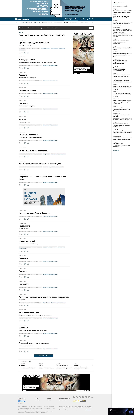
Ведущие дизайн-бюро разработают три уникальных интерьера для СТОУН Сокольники (82, 368)
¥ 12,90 (30, 22)
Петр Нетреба (47, 154)
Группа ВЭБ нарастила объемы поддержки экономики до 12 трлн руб (46, 367)
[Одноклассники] (83, 397)
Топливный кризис (84, 22)
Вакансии (49, 398)
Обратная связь (63, 397)
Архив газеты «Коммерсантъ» (50, 65)
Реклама (49, 397)
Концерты (46, 167)
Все (30, 361)
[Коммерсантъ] (22, 19)
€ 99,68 (26, 22)
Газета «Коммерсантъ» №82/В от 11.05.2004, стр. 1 (30, 48)
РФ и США (66, 22)
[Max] (89, 397)
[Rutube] (86, 397)
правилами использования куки (49, 28)
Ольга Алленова (55, 48)
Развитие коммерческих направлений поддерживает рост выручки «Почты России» (64, 368)
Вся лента (116, 150)
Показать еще (43, 355)
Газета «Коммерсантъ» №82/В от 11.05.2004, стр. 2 (31, 80)
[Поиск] (90, 19)
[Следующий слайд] (92, 365)
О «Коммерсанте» (39, 397)
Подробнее (88, 409)
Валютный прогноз (58, 22)
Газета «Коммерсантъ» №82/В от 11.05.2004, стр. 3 (31, 167)
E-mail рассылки (63, 399)
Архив (36, 398)
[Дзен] (80, 397)
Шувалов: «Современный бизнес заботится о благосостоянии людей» (28, 367)
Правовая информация (64, 398)
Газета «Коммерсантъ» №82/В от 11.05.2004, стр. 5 (31, 302)
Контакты (37, 399)
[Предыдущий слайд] (19, 365)
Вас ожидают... (115, 410)
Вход (87, 19)
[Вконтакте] (77, 397)
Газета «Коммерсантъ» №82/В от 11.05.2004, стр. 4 (31, 231)
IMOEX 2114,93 (37, 22)
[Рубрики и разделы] (92, 19)
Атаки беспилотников (74, 22)
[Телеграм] (74, 397)
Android (49, 399)
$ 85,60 (22, 22)
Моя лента (121, 3)
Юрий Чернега (47, 302)
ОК (91, 28)
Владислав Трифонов (45, 48)
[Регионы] (81, 19)
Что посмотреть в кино (47, 22)
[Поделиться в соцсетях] (28, 52)
